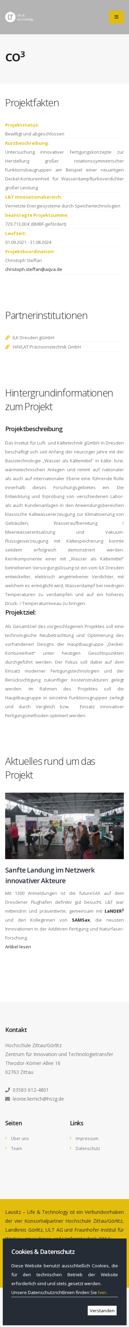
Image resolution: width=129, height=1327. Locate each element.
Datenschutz (88, 1148)
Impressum (87, 1138)
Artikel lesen (18, 947)
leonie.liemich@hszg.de (38, 1098)
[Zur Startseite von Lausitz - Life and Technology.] (19, 17)
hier (102, 1292)
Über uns (20, 1138)
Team (16, 1148)
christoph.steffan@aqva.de (33, 269)
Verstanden (102, 1310)
